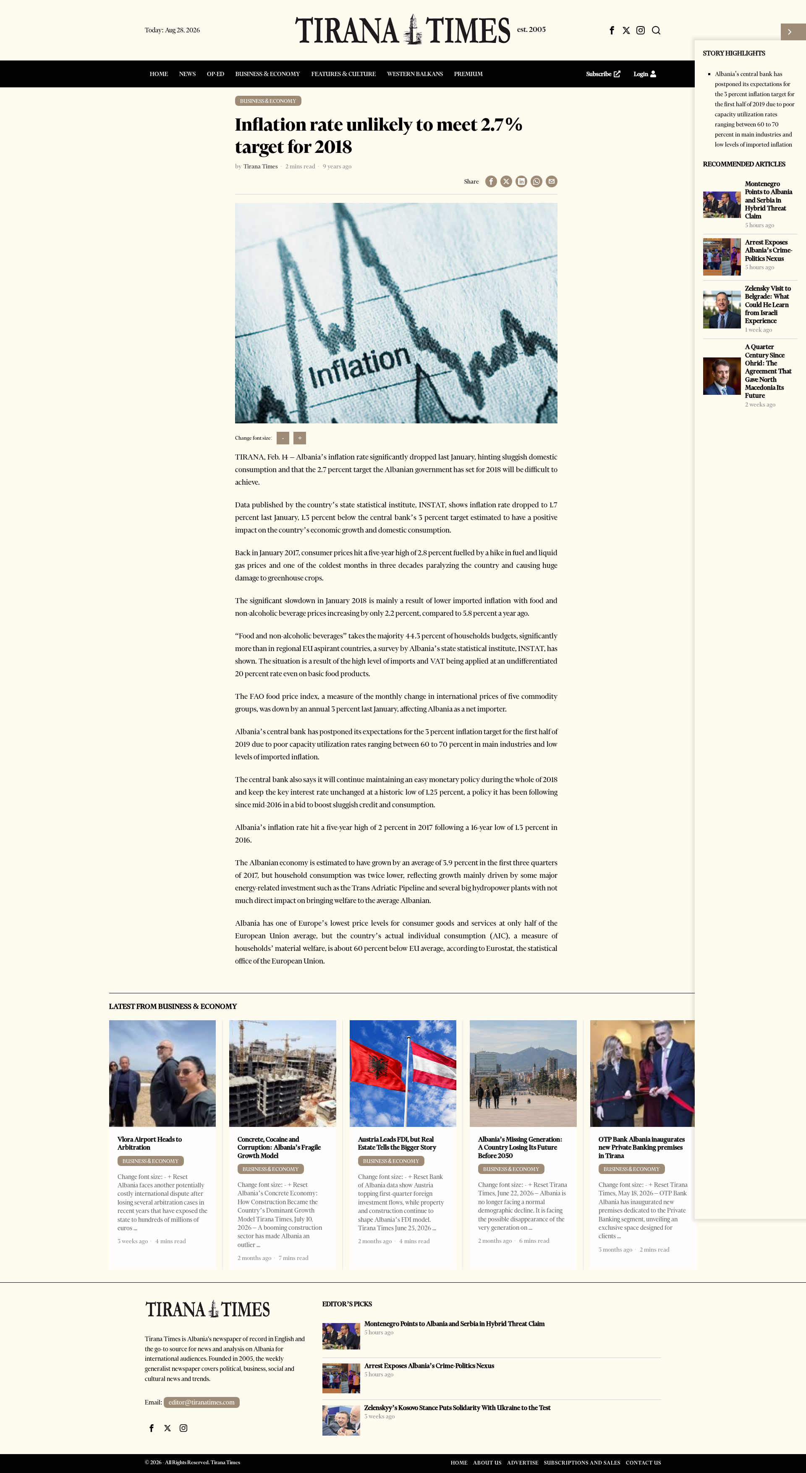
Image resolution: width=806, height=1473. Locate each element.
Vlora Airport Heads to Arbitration (150, 1143)
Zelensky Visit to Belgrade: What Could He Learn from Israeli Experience (768, 304)
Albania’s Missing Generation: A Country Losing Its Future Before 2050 (520, 1147)
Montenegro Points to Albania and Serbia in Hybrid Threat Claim (768, 200)
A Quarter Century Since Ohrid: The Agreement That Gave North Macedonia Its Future (768, 371)
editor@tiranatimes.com (202, 1402)
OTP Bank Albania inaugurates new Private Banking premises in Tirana (642, 1147)
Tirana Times (260, 166)
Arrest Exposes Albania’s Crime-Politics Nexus (769, 250)
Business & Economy (268, 101)
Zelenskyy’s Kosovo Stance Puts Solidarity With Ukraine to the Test (457, 1408)
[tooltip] (612, 30)
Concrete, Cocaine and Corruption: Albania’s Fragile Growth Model (279, 1147)
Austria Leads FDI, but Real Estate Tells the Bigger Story (397, 1143)
